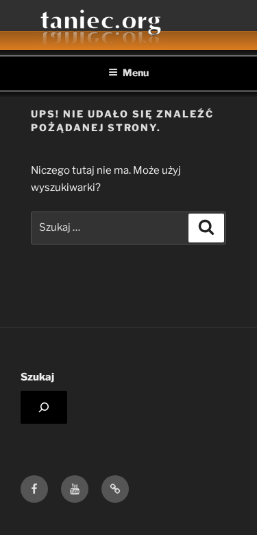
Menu (136, 72)
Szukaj (37, 377)
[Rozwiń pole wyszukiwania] (44, 407)
